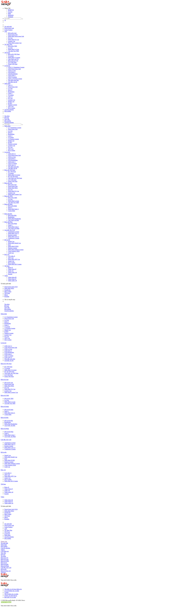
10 (5, 20)
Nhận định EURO (13, 246)
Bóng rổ (10, 267)
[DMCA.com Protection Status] (6, 602)
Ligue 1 (10, 93)
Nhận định (7, 83)
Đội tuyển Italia (12, 206)
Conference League (13, 238)
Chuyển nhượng (9, 109)
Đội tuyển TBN (12, 46)
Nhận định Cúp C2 (13, 236)
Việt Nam (7, 52)
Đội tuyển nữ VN (13, 61)
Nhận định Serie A (13, 209)
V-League (11, 56)
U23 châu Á (11, 256)
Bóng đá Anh (8, 183)
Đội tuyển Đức (12, 215)
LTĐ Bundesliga (13, 74)
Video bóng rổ (12, 269)
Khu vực (6, 254)
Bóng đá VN (4, 558)
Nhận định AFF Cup (14, 259)
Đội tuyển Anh (12, 33)
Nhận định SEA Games (14, 264)
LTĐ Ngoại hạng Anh (14, 69)
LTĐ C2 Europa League (15, 78)
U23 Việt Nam (12, 62)
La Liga (10, 48)
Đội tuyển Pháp (12, 223)
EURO (10, 103)
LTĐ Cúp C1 (12, 153)
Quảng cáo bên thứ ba (10, 595)
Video (6, 275)
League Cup (11, 41)
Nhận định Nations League (15, 249)
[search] (22, 124)
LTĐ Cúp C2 (12, 165)
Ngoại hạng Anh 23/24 (10, 286)
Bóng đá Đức (8, 214)
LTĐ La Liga (12, 70)
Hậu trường (7, 111)
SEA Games (11, 108)
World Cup (11, 101)
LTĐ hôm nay (5, 551)
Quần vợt (10, 271)
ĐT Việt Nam (12, 171)
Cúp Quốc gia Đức (13, 220)
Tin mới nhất (8, 26)
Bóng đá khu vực (6, 571)
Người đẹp (7, 290)
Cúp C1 (10, 85)
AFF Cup (11, 106)
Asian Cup (11, 261)
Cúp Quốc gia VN (13, 59)
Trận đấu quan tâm (13, 80)
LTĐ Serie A (11, 72)
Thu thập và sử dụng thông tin (13, 589)
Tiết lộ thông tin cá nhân (11, 594)
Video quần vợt (12, 272)
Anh (5, 31)
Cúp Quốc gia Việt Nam (15, 178)
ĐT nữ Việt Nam (13, 176)
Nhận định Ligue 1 (13, 227)
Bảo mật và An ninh (10, 597)
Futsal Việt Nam (12, 64)
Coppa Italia (11, 210)
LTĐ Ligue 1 (12, 75)
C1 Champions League (14, 127)
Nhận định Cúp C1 (13, 233)
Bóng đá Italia (8, 204)
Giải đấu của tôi (12, 82)
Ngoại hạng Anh (9, 28)
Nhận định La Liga (13, 49)
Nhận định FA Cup (13, 39)
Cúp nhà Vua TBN (13, 51)
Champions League (13, 231)
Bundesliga (11, 91)
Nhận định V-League (14, 57)
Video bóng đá (12, 277)
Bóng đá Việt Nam (9, 170)
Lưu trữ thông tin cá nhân (11, 591)
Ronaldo (6, 296)
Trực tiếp (7, 119)
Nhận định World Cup (14, 243)
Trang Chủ (4, 541)
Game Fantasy (8, 30)
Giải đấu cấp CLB (9, 230)
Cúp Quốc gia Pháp (13, 228)
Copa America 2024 (13, 251)
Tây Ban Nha (8, 44)
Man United (7, 291)
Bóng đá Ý (4, 562)
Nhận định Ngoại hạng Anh (16, 36)
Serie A (10, 90)
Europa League (12, 235)
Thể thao (6, 266)
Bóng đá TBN (8, 196)
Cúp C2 (10, 96)
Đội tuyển (7, 240)
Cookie (6, 592)
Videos (3, 549)
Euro (9, 244)
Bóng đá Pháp (8, 222)
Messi (6, 295)
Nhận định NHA (13, 188)
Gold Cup (11, 253)
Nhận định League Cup (14, 43)
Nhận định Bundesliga (14, 218)
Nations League (12, 105)
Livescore (7, 65)
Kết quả (6, 117)
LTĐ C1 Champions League (16, 67)
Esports (10, 274)
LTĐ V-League (12, 77)
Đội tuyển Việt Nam (14, 54)
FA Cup (10, 38)
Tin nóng (7, 116)
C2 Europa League (13, 139)
